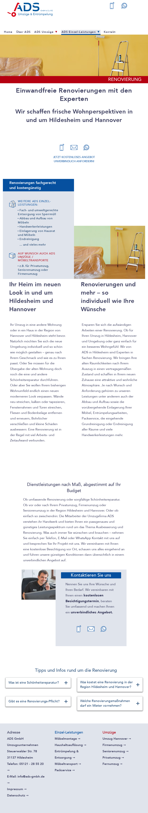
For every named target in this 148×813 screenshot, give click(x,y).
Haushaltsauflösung (70, 745)
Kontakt (110, 32)
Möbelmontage (67, 739)
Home (8, 32)
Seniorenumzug (116, 751)
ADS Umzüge (46, 32)
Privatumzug (113, 758)
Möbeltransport (68, 764)
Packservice (65, 770)
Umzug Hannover (117, 739)
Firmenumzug (114, 745)
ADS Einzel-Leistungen (81, 32)
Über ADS (23, 32)
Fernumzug (112, 764)
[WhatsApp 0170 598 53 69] (124, 6)
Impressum (17, 789)
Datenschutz (18, 795)
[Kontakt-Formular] (74, 148)
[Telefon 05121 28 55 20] (112, 6)
